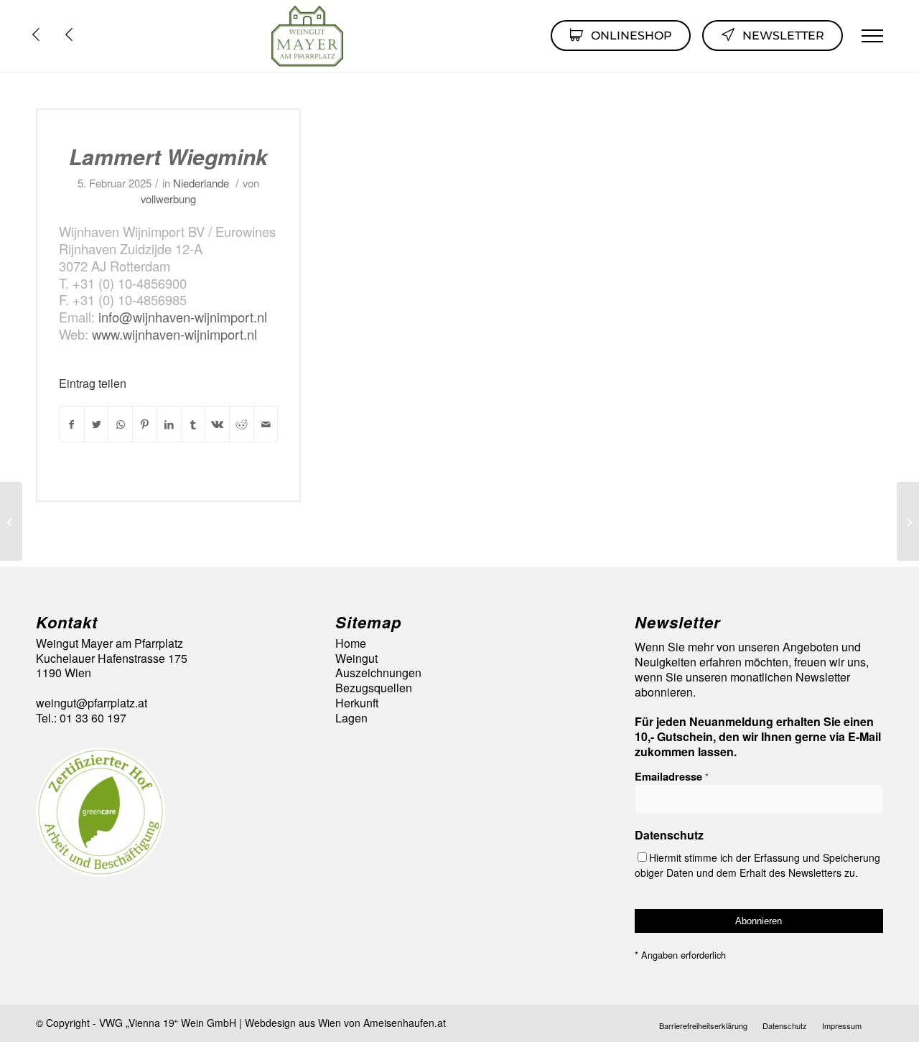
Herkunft (356, 703)
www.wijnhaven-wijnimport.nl (174, 334)
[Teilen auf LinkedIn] (169, 424)
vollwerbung (168, 198)
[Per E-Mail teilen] (266, 424)
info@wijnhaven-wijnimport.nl (181, 316)
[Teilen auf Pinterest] (145, 424)
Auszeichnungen (378, 673)
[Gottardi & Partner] (11, 521)
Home (350, 643)
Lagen (351, 718)
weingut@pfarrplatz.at (91, 702)
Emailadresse (672, 776)
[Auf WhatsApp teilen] (120, 424)
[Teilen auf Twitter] (96, 424)
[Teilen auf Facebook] (72, 424)
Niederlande (201, 182)
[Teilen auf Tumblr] (193, 424)
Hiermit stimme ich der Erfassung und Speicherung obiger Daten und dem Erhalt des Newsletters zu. (757, 865)
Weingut (356, 658)
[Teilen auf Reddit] (241, 424)
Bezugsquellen (373, 688)
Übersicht (72, 34)
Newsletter (783, 35)
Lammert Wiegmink (168, 156)
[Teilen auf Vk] (217, 424)
